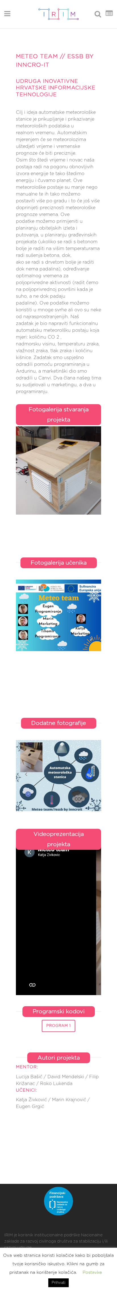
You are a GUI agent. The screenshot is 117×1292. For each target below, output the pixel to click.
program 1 (58, 1026)
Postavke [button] (92, 1272)
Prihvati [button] (58, 1283)
